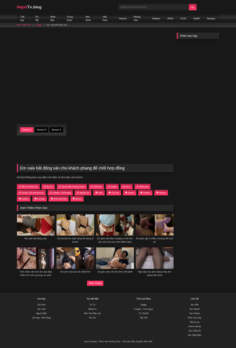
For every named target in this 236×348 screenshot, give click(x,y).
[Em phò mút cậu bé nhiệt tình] (75, 258)
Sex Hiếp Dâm (194, 335)
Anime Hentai (194, 326)
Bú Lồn (92, 318)
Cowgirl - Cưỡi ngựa (143, 309)
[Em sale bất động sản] (36, 225)
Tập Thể (143, 318)
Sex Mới (195, 305)
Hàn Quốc (88, 18)
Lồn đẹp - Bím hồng (41, 318)
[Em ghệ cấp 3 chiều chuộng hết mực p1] (155, 225)
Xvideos (156, 18)
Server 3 (41, 129)
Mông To (92, 309)
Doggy (39, 25)
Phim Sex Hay (194, 318)
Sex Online (194, 313)
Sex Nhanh (194, 309)
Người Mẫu (41, 313)
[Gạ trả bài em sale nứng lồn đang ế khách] (75, 225)
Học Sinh (41, 309)
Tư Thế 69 (144, 313)
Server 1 (27, 129)
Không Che (137, 18)
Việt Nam (105, 18)
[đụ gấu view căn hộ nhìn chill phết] (115, 258)
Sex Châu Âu (194, 331)
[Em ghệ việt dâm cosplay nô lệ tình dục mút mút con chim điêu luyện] (115, 225)
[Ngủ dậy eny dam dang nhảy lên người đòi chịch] (155, 258)
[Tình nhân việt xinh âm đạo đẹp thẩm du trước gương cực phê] (36, 258)
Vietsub (123, 18)
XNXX (170, 18)
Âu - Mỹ (37, 18)
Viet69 (196, 18)
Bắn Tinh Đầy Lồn (92, 313)
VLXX (183, 18)
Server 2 (56, 129)
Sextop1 (211, 18)
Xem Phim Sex (24, 25)
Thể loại (22, 18)
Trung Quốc (70, 18)
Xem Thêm (95, 283)
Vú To (92, 305)
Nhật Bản (52, 18)
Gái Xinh (41, 305)
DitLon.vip (194, 322)
